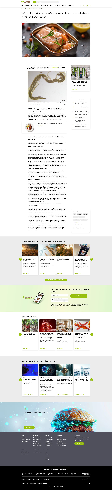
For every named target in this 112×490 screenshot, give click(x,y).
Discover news (24, 437)
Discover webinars (25, 452)
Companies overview (37, 445)
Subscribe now (79, 443)
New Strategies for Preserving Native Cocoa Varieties (81, 103)
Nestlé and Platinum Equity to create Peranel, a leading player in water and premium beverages (82, 113)
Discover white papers (61, 437)
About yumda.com (45, 479)
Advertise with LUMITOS (26, 479)
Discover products (48, 437)
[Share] (84, 5)
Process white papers (61, 441)
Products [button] (33, 5)
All (33, 2)
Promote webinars (25, 453)
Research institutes (37, 452)
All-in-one (47, 459)
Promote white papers (61, 443)
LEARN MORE (29, 427)
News (46, 452)
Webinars (47, 457)
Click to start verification (61, 300)
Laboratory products (49, 439)
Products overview (48, 445)
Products (47, 453)
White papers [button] (50, 5)
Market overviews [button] (41, 5)
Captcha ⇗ (65, 301)
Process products (48, 441)
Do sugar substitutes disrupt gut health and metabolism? (81, 107)
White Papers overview (61, 445)
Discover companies (37, 437)
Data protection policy (42, 483)
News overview (25, 441)
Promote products (48, 443)
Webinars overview (25, 455)
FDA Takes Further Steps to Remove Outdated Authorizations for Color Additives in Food (80, 119)
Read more (53, 307)
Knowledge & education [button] (60, 5)
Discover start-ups (37, 439)
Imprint (23, 483)
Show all (76, 222)
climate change (55, 67)
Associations (35, 441)
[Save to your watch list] (80, 5)
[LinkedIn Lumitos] (89, 483)
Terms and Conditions (31, 483)
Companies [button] (27, 5)
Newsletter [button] (71, 5)
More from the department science (56, 279)
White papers (47, 455)
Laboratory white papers (62, 439)
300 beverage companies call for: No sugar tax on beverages (81, 125)
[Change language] (87, 5)
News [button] (22, 5)
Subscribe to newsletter (79, 296)
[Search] (58, 2)
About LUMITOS (36, 479)
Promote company (37, 443)
